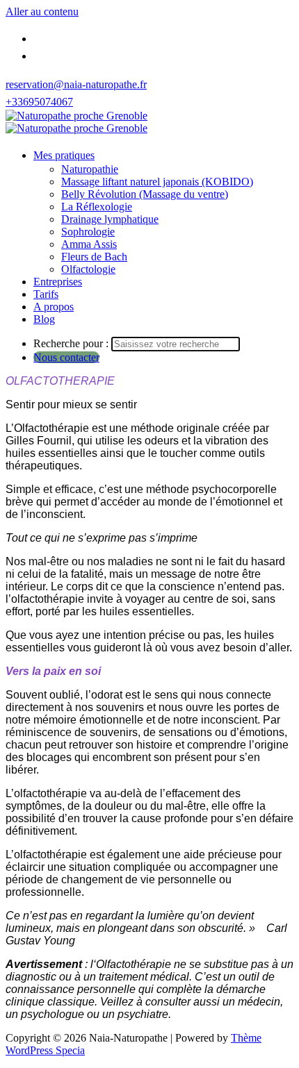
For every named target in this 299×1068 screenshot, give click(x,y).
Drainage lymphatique (110, 219)
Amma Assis (89, 244)
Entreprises (57, 281)
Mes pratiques (64, 155)
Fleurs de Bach (94, 256)
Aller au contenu (42, 11)
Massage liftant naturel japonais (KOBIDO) (157, 181)
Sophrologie (88, 231)
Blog (44, 319)
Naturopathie (89, 169)
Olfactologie (88, 269)
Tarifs (45, 294)
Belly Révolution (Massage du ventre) (144, 194)
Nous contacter (66, 357)
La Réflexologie (96, 206)
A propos (53, 306)
